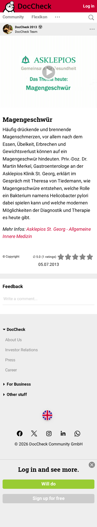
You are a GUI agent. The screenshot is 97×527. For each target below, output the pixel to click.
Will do (48, 483)
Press (10, 359)
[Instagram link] (49, 434)
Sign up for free (49, 498)
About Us (13, 339)
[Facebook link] (20, 434)
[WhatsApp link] (77, 434)
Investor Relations (21, 349)
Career (11, 370)
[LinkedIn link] (63, 434)
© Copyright (11, 256)
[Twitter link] (34, 434)
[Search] (90, 18)
